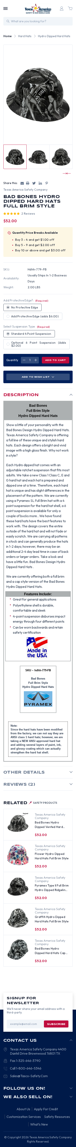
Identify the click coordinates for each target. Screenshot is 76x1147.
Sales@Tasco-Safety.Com (29, 1076)
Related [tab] (30, 803)
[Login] (61, 8)
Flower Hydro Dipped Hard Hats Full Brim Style (52, 856)
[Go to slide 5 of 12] (65, 173)
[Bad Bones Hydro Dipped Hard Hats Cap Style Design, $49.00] (17, 949)
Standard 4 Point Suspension (31, 334)
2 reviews (28, 213)
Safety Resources (57, 1117)
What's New (39, 1124)
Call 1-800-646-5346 (25, 1068)
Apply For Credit (46, 1109)
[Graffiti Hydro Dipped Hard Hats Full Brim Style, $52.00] (17, 918)
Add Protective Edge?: (25, 300)
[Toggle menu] (5, 8)
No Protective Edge (24, 307)
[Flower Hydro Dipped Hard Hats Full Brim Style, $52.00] (17, 855)
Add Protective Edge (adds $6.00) (35, 316)
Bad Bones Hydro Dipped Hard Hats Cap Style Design (50, 951)
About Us (23, 1109)
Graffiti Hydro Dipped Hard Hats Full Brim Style (52, 919)
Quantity (12, 360)
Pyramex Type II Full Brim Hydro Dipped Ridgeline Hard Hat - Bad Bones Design (52, 888)
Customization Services (24, 1117)
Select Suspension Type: (26, 326)
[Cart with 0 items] (70, 8)
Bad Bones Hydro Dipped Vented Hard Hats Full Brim (49, 824)
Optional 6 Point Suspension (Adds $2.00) (38, 344)
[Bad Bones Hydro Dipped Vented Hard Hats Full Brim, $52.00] (17, 823)
